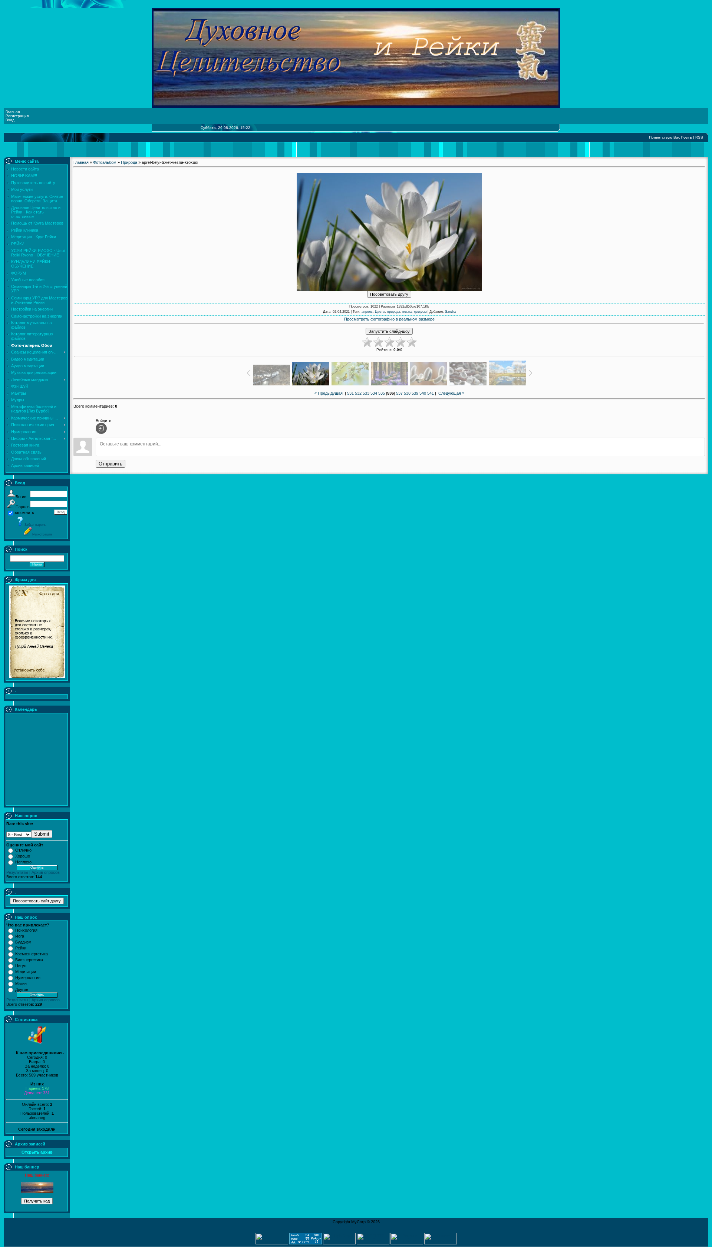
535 (381, 393)
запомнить (24, 512)
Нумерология (27, 977)
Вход (10, 120)
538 (407, 393)
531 (350, 393)
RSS (699, 137)
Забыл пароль (35, 525)
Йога (19, 936)
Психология (26, 930)
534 (373, 393)
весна (407, 312)
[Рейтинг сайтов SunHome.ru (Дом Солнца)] (406, 1243)
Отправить (110, 464)
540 (422, 393)
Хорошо (22, 856)
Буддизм (23, 942)
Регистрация (17, 116)
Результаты (17, 872)
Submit (41, 834)
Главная (13, 112)
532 (358, 393)
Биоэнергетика (29, 960)
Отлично (23, 850)
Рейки (20, 948)
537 (399, 393)
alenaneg (37, 1117)
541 (430, 393)
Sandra (450, 312)
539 (415, 393)
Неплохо (23, 862)
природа (393, 312)
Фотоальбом (104, 162)
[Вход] (101, 428)
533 (366, 393)
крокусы (420, 312)
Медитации (25, 971)
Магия (21, 983)
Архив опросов (46, 872)
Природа (129, 162)
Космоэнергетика (31, 954)
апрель (367, 312)
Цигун (20, 966)
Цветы (380, 312)
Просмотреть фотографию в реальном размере (389, 319)
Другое (21, 989)
